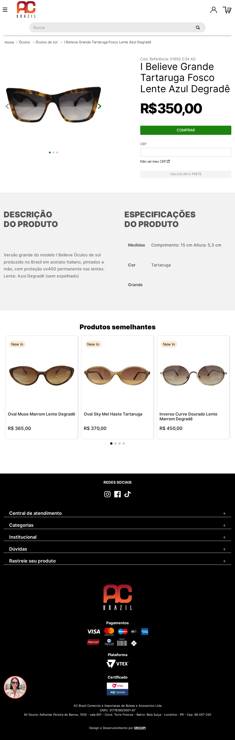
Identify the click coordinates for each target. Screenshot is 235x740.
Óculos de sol (47, 42)
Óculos (24, 42)
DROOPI (140, 728)
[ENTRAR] (213, 9)
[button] (71, 345)
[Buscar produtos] (198, 27)
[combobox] (117, 27)
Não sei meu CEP (153, 161)
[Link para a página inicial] (9, 42)
